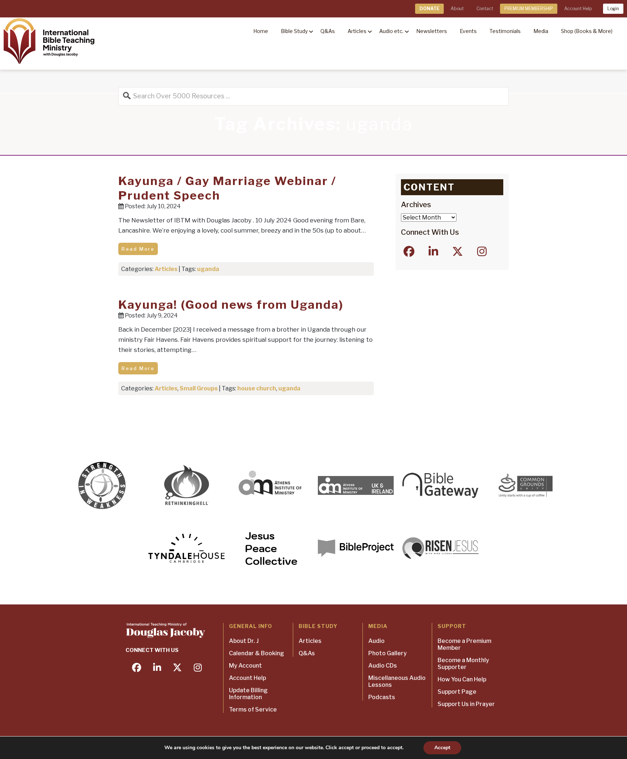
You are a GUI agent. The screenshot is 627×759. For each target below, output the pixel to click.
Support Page (457, 691)
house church (256, 388)
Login (613, 8)
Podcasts (381, 697)
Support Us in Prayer (466, 704)
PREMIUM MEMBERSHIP (528, 8)
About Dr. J (244, 640)
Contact (484, 8)
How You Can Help (462, 679)
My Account (245, 665)
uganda (208, 269)
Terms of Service (253, 709)
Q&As (307, 653)
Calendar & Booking (256, 653)
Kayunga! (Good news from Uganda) (231, 305)
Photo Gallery (387, 653)
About (457, 8)
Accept (442, 747)
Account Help (578, 8)
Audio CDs (382, 665)
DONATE (429, 8)
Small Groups (199, 388)
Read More (138, 249)
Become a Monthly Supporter (463, 663)
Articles (166, 269)
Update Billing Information (248, 694)
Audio (376, 640)
